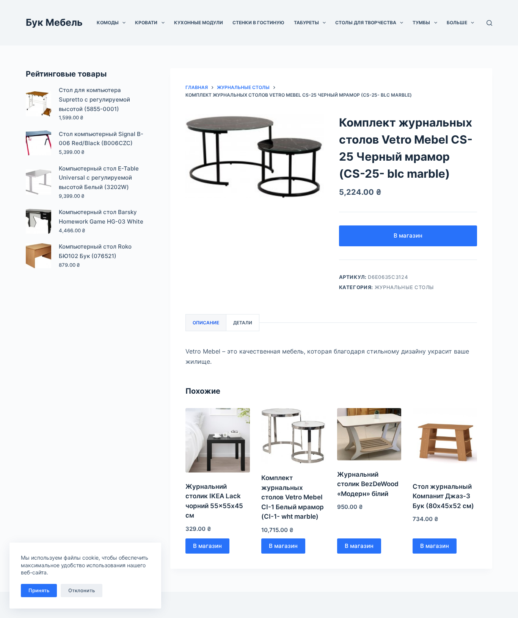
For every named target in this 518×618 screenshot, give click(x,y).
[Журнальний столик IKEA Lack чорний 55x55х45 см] (217, 440)
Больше (457, 22)
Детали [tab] (242, 322)
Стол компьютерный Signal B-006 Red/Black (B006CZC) (101, 138)
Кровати (146, 22)
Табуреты (306, 22)
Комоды (108, 22)
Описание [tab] (206, 322)
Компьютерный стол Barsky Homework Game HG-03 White (101, 216)
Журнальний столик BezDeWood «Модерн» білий (368, 484)
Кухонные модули (198, 22)
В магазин (408, 235)
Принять (38, 590)
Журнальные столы (404, 287)
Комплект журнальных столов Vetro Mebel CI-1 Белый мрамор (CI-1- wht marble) (292, 497)
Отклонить (81, 590)
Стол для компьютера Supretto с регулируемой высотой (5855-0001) (94, 99)
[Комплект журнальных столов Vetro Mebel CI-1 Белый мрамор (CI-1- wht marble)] (293, 436)
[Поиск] (489, 23)
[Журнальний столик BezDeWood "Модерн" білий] (369, 434)
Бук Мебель (54, 22)
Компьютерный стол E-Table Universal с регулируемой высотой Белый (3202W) (99, 178)
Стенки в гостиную (258, 22)
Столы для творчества (365, 22)
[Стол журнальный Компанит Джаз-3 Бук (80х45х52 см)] (445, 440)
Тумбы (421, 22)
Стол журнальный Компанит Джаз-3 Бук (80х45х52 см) (443, 496)
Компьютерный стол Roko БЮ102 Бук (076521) (95, 251)
